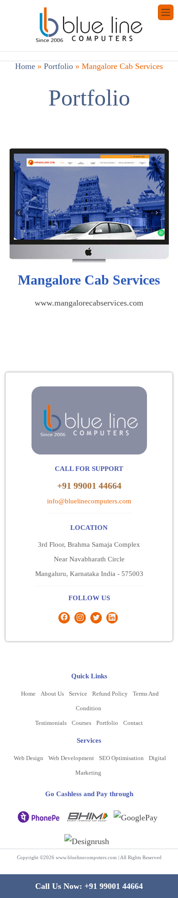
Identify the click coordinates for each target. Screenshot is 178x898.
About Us (52, 693)
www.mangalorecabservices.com (89, 302)
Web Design (28, 758)
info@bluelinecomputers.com (89, 501)
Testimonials (51, 722)
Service (78, 693)
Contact (133, 722)
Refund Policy (110, 693)
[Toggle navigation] (165, 12)
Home (25, 66)
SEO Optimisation (121, 758)
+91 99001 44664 (89, 486)
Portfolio (58, 66)
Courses (81, 722)
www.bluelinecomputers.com (86, 857)
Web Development (71, 758)
